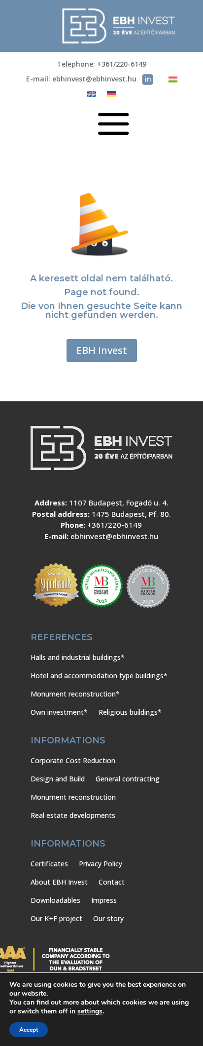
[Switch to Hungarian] (173, 81)
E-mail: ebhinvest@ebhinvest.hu (81, 79)
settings (89, 1011)
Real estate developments (73, 815)
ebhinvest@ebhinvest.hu (114, 536)
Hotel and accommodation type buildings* (99, 675)
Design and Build (58, 778)
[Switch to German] (111, 96)
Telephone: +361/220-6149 (101, 65)
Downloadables (55, 900)
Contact (112, 882)
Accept (28, 1030)
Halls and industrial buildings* (78, 657)
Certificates (49, 863)
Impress (104, 900)
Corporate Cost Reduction (73, 760)
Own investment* (59, 712)
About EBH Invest (59, 882)
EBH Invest (101, 350)
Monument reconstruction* (75, 693)
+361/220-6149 (114, 525)
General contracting (128, 778)
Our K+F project (56, 918)
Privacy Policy (100, 863)
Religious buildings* (130, 712)
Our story (108, 918)
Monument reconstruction (73, 797)
